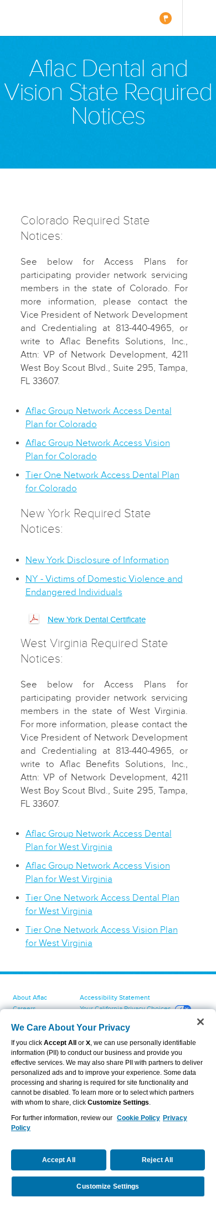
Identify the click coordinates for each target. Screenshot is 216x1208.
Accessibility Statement (115, 997)
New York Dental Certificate (97, 619)
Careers (24, 1008)
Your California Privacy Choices (125, 1008)
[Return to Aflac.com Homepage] (42, 18)
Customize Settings (107, 1186)
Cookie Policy (138, 1118)
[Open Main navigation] (199, 18)
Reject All (157, 1160)
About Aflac (30, 997)
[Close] (200, 1021)
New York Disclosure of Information (97, 560)
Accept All (58, 1160)
